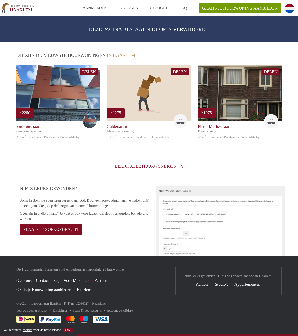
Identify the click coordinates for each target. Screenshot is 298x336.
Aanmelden (95, 8)
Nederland (99, 303)
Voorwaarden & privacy (32, 310)
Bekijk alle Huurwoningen (146, 166)
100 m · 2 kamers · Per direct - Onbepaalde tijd (139, 137)
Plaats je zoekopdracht (51, 229)
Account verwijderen (120, 310)
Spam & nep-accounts (87, 310)
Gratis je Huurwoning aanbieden (240, 8)
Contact (42, 280)
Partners (101, 280)
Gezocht (159, 8)
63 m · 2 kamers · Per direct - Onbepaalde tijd (229, 137)
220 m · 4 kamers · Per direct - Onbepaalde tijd (48, 137)
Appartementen (247, 284)
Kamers (202, 284)
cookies (27, 330)
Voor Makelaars (77, 280)
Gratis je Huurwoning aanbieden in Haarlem (53, 289)
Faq (56, 280)
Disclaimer (60, 310)
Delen (89, 71)
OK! (68, 330)
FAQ (183, 8)
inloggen (128, 8)
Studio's (221, 284)
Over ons (24, 280)
